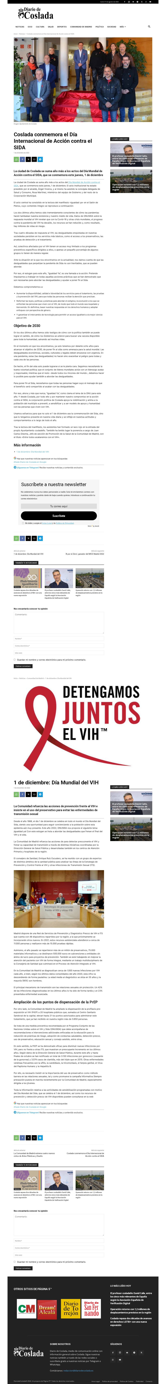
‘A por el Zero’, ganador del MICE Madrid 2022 (84, 554)
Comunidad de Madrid (81, 26)
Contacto (149, 1381)
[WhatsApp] (146, 2)
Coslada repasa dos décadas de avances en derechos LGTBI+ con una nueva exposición (28, 592)
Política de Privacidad (65, 523)
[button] (149, 26)
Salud (51, 26)
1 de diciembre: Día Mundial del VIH (32, 452)
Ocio (30, 26)
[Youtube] (150, 2)
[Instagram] (129, 2)
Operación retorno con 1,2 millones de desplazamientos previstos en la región (89, 592)
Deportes (62, 26)
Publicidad (139, 1381)
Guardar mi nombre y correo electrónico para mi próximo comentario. (51, 659)
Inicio (16, 34)
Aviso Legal (47, 523)
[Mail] (133, 2)
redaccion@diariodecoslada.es (78, 1370)
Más (122, 26)
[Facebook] (125, 2)
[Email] (34, 159)
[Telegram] (137, 2)
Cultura (40, 26)
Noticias (20, 26)
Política (100, 26)
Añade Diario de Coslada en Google (30, 462)
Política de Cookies (126, 1381)
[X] (142, 2)
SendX (97, 526)
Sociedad (111, 26)
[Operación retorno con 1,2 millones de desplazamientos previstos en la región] (90, 578)
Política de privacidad (109, 1381)
